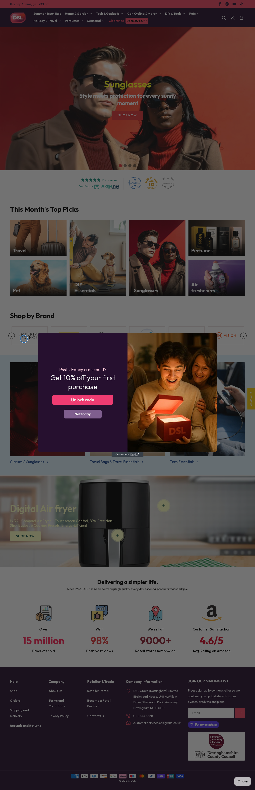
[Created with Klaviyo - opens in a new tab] (127, 454)
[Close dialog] (23, 338)
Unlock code (82, 399)
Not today (83, 414)
